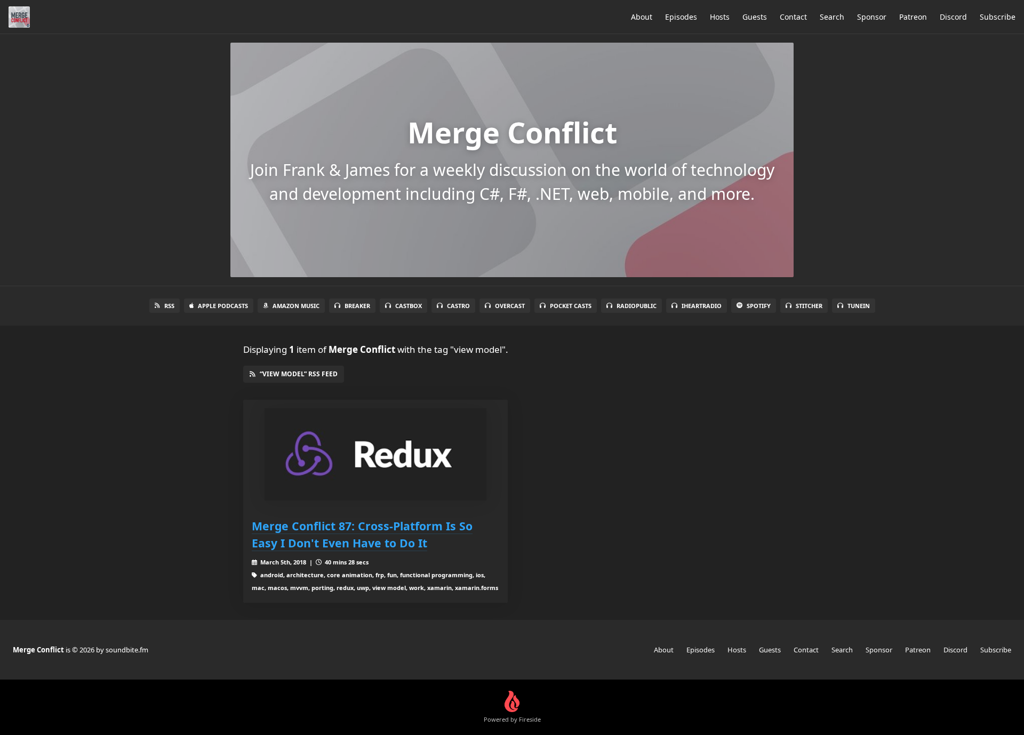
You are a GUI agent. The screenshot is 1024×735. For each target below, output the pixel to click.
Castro (458, 306)
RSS (169, 306)
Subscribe (997, 17)
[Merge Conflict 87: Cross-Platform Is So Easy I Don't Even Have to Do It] (375, 454)
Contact (793, 17)
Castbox (408, 306)
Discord (953, 17)
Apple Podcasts (223, 306)
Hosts (720, 17)
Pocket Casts (570, 306)
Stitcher (809, 306)
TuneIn (858, 306)
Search (832, 17)
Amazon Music (296, 306)
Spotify (759, 306)
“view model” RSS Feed (299, 373)
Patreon (913, 17)
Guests (754, 17)
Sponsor (871, 17)
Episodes (681, 17)
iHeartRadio (702, 306)
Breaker (357, 306)
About (641, 17)
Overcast (510, 306)
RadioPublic (637, 306)
